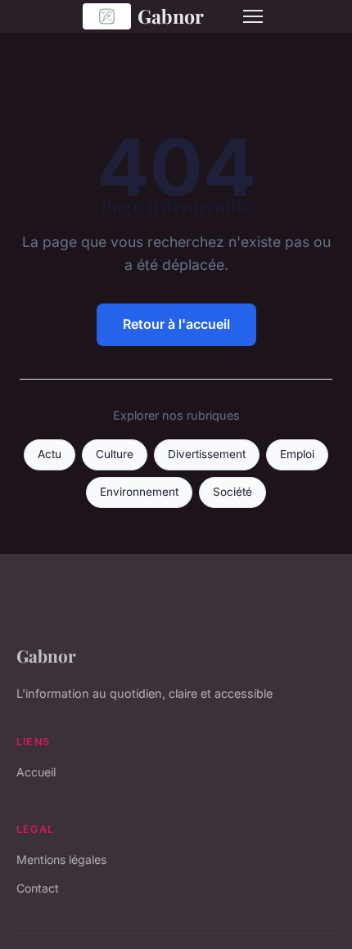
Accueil (36, 772)
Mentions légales (61, 859)
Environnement (139, 491)
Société (232, 491)
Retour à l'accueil (176, 324)
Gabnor (171, 16)
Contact (37, 888)
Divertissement (207, 454)
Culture (114, 454)
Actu (49, 454)
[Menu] (253, 16)
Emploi (297, 454)
